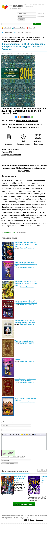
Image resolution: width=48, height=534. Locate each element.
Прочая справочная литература (23, 127)
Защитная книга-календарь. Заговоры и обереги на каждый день (26, 263)
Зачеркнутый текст (10, 434)
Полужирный (3, 434)
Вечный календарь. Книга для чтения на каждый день (25, 380)
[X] (25, 117)
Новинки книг (19, 28)
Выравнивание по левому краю (13, 434)
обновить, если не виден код (13, 457)
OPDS (32, 520)
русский (16, 149)
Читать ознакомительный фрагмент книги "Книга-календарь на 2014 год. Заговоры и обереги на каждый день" (24, 168)
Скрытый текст (32, 434)
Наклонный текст (5, 434)
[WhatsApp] (31, 117)
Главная (7, 28)
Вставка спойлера (40, 434)
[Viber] (28, 117)
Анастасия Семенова (27, 402)
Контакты (39, 520)
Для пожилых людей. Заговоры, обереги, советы (24, 341)
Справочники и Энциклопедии (24, 124)
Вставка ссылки (24, 434)
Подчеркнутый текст (8, 434)
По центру (16, 434)
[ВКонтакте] (16, 117)
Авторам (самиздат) (23, 32)
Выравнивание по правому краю (19, 434)
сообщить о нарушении (11, 155)
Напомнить (40, 16)
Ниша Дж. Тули (19, 480)
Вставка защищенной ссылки (27, 434)
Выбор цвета (29, 434)
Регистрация (41, 13)
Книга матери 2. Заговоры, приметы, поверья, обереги (25, 321)
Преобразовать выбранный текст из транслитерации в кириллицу (38, 434)
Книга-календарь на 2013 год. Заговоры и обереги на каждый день (26, 283)
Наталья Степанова (27, 120)
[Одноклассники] (19, 117)
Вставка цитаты (35, 434)
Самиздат (8, 32)
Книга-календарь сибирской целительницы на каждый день (26, 302)
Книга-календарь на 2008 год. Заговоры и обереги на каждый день (26, 244)
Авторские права (24, 504)
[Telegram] (22, 117)
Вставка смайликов (22, 434)
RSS (25, 520)
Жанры (32, 28)
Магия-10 (18, 359)
